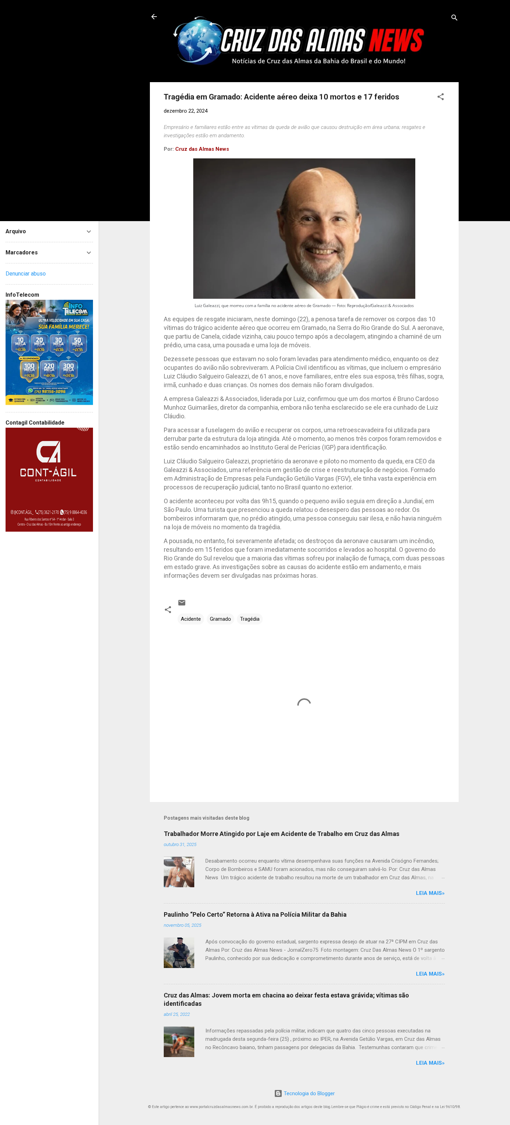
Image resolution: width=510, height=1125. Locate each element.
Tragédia (250, 619)
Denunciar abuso (26, 273)
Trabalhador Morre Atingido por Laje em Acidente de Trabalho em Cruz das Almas (281, 833)
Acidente (191, 619)
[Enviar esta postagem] (182, 605)
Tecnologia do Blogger (308, 1093)
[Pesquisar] (454, 18)
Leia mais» (430, 893)
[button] (440, 98)
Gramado (220, 619)
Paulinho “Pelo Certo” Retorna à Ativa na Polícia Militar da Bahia (255, 914)
